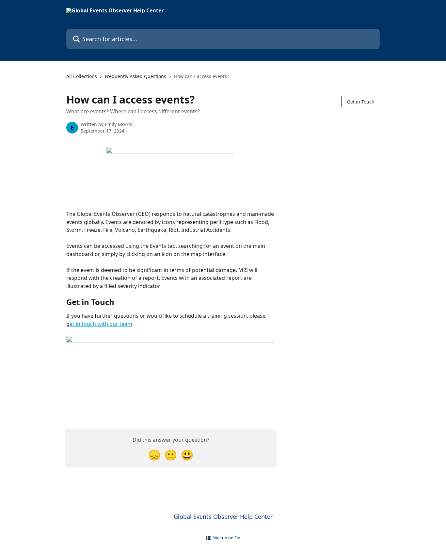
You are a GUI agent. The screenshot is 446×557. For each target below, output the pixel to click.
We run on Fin (226, 538)
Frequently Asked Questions (135, 76)
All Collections (81, 76)
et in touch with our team (101, 323)
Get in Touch (360, 102)
